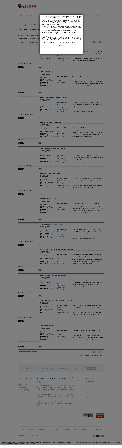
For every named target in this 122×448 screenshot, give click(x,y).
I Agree (61, 45)
